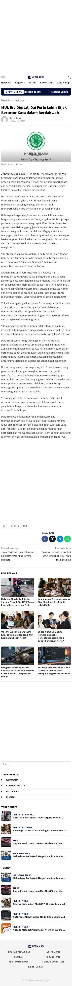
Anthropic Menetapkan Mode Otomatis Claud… (40, 917)
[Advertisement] (36, 36)
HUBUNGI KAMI (53, 956)
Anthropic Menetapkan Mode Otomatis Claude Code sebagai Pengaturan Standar (54, 670)
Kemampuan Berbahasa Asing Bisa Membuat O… (40, 830)
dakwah (15, 525)
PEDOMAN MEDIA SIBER (18, 951)
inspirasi (11, 797)
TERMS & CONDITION (53, 961)
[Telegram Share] (60, 539)
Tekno (16, 840)
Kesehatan (27, 828)
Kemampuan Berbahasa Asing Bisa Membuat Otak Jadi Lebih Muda (54, 602)
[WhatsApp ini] (67, 539)
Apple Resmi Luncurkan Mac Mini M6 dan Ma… (38, 843)
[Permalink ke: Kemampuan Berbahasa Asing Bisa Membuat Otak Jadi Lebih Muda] (54, 587)
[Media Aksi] (36, 76)
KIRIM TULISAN (35, 966)
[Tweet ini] (52, 539)
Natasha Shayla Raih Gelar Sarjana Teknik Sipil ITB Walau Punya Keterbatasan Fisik (17, 602)
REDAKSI (18, 956)
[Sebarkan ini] (45, 539)
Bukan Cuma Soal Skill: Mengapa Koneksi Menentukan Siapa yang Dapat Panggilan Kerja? (51, 636)
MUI (25, 525)
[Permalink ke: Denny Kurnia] (4, 119)
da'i (5, 525)
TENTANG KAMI (52, 951)
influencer (12, 791)
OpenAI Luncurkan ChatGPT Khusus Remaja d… (40, 904)
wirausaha (12, 779)
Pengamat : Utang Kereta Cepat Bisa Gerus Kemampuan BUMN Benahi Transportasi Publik (17, 672)
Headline (17, 815)
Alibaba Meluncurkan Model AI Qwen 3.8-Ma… (39, 929)
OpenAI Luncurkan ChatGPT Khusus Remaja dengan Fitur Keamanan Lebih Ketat (17, 634)
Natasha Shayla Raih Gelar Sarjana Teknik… (38, 817)
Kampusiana (27, 815)
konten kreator (15, 785)
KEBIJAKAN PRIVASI (18, 961)
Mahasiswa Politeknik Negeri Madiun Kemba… (39, 856)
